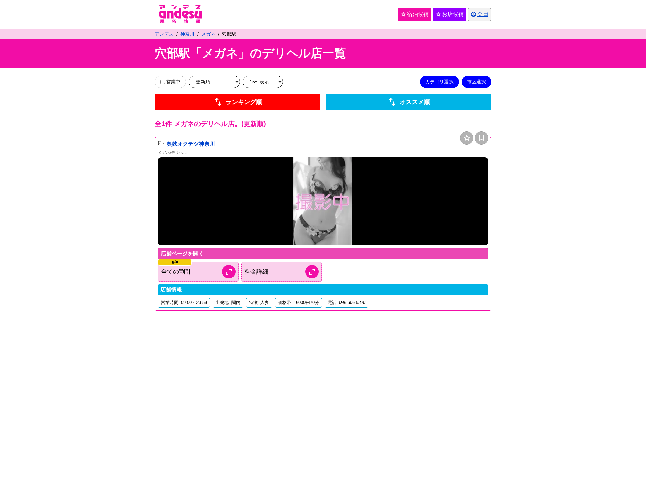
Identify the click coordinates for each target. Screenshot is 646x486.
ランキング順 (237, 102)
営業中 (173, 81)
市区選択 (476, 81)
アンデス (164, 34)
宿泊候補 (414, 14)
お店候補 (449, 14)
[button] (323, 201)
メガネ (208, 34)
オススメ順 (408, 102)
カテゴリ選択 (439, 81)
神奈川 (187, 34)
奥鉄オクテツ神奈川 (191, 144)
